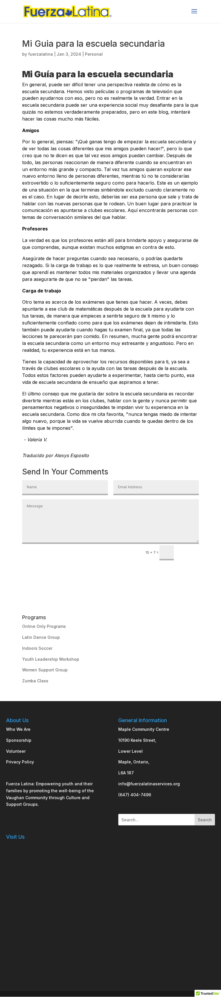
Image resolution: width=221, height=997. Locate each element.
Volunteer (16, 751)
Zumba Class (35, 680)
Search (205, 819)
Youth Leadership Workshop (50, 659)
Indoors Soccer (37, 648)
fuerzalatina (40, 54)
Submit (189, 552)
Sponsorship (18, 740)
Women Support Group (45, 669)
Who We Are (18, 729)
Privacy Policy (20, 761)
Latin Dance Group (41, 637)
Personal (94, 54)
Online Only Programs (44, 626)
